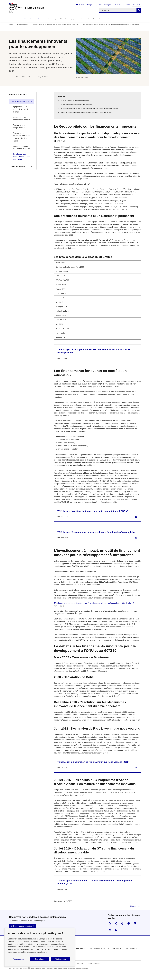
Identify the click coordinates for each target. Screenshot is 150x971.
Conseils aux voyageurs (68, 19)
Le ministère (13, 19)
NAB (116, 579)
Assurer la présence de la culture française (21, 147)
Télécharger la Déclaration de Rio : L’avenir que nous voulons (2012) (93, 762)
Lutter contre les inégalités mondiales (94, 24)
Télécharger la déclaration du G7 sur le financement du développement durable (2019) (94, 882)
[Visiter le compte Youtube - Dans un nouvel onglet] (110, 929)
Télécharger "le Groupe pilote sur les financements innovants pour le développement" (93, 351)
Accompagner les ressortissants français (21, 118)
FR (137, 5)
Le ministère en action (37, 24)
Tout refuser (39, 959)
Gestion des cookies (94, 963)
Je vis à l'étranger (104, 5)
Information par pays (49, 19)
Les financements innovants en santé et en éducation (76, 104)
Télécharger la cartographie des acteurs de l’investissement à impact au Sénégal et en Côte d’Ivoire (93, 603)
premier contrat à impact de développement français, (91, 619)
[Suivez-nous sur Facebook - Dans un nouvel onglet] (116, 923)
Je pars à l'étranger (85, 5)
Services (83, 19)
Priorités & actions (30, 19)
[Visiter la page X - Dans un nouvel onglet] (110, 923)
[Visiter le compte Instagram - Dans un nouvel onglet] (128, 923)
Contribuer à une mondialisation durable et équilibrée (63, 24)
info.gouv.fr (80, 948)
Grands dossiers (18, 166)
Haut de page (135, 906)
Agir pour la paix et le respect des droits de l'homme (21, 109)
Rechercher (138, 10)
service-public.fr (96, 948)
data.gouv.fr (131, 948)
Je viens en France (123, 5)
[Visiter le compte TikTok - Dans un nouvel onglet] (135, 923)
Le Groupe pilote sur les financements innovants (74, 101)
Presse (95, 19)
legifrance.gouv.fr (114, 948)
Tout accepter (60, 959)
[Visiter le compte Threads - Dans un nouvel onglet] (122, 923)
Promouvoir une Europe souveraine (20, 126)
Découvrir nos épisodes (22, 926)
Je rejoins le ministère (111, 19)
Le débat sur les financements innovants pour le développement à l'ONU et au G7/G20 (85, 112)
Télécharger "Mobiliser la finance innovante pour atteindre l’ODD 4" (92, 511)
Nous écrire (80, 963)
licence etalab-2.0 (82, 968)
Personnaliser (18, 959)
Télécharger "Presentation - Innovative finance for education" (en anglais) (96, 532)
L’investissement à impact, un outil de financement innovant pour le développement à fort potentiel (89, 108)
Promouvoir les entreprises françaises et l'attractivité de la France (21, 137)
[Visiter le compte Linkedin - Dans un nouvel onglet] (116, 929)
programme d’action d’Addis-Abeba (67, 795)
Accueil (11, 24)
